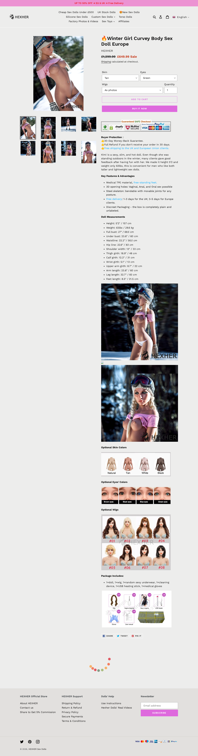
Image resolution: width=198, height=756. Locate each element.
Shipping (106, 61)
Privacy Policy (70, 712)
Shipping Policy (71, 703)
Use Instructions (111, 703)
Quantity (169, 84)
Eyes (143, 72)
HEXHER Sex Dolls (37, 749)
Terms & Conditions (74, 721)
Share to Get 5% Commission (38, 712)
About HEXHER (29, 703)
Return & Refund (72, 707)
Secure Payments (72, 716)
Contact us (26, 707)
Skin (104, 72)
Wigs (105, 84)
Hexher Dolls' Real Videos (116, 707)
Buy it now (139, 108)
